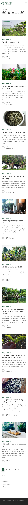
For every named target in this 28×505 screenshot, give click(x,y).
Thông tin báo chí (6, 39)
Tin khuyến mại (5, 487)
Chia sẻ (3, 479)
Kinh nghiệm (5, 481)
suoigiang (8, 56)
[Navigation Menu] (26, 3)
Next (19, 469)
